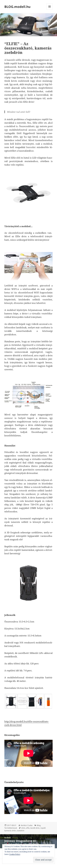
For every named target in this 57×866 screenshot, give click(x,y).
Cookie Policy (14, 854)
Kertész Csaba (26, 825)
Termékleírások (10, 828)
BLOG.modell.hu (17, 6)
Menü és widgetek (50, 9)
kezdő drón (34, 828)
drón (23, 828)
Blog (38, 825)
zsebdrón (20, 830)
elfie (28, 828)
